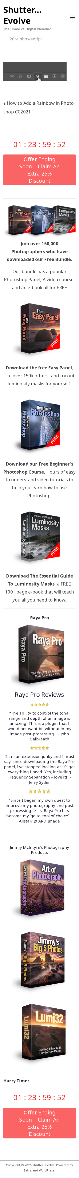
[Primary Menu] (72, 18)
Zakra (28, 1170)
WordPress (47, 1170)
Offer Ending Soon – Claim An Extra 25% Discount (39, 170)
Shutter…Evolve (22, 15)
